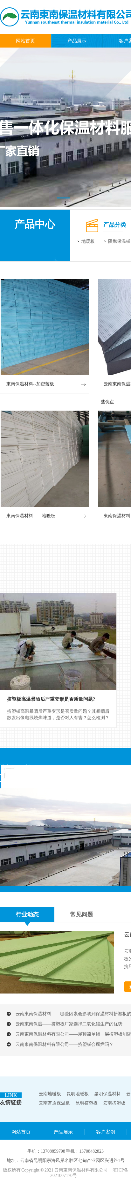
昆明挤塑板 (86, 1103)
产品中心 (35, 224)
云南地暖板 (50, 1093)
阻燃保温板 (119, 241)
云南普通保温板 (54, 1103)
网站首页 (25, 40)
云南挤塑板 (114, 1103)
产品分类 (114, 224)
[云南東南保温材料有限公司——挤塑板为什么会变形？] (57, 992)
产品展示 (76, 40)
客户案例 (105, 1132)
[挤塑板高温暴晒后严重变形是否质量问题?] (58, 641)
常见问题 (81, 914)
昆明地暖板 (77, 1093)
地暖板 (88, 241)
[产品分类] (92, 232)
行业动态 (27, 914)
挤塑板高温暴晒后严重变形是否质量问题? (51, 699)
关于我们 (21, 770)
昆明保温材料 (107, 1093)
